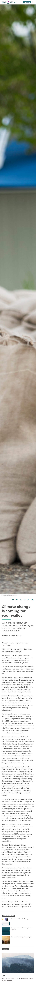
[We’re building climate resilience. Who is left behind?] (18, 963)
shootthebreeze (13, 595)
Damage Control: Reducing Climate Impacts (22, 928)
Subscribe (27, 2)
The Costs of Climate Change (20, 919)
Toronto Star (6, 645)
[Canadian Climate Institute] (9, 2)
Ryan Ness (14, 635)
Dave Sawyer (6, 635)
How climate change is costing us (21, 937)
